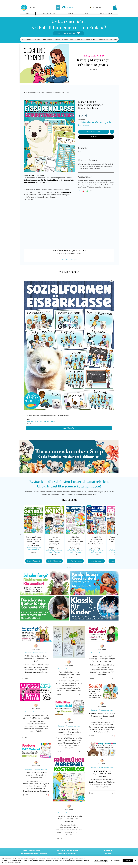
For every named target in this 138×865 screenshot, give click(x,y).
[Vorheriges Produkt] (21, 534)
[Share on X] (91, 191)
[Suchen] (58, 7)
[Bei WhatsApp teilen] (87, 191)
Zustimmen (127, 861)
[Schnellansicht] (69, 345)
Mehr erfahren (28, 199)
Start (26, 93)
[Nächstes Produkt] (117, 534)
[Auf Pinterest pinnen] (83, 191)
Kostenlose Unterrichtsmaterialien (36, 653)
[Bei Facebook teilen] (79, 191)
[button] (115, 7)
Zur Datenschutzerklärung (12, 862)
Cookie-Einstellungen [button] (101, 861)
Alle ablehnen (115, 861)
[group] (69, 354)
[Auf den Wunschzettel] (112, 132)
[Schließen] (135, 860)
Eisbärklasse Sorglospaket (55, 178)
